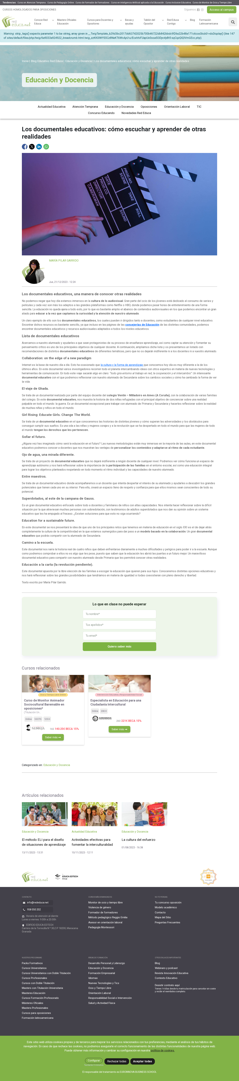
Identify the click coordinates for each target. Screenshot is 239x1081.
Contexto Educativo (166, 978)
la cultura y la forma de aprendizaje (122, 365)
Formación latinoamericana (37, 1017)
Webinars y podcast (166, 968)
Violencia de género (99, 907)
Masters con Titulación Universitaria (42, 988)
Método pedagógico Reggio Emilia (107, 917)
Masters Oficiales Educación (66, 22)
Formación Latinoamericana (208, 22)
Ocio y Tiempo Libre (99, 988)
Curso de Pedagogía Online (60, 2)
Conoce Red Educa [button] (41, 22)
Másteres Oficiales (32, 1003)
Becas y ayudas (129, 22)
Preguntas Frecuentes (167, 922)
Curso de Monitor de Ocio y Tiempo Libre (212, 2)
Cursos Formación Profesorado (40, 998)
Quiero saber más (119, 646)
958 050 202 (34, 909)
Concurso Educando (101, 113)
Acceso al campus (222, 9)
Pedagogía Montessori (101, 927)
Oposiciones (149, 106)
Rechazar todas (116, 1061)
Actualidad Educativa (51, 106)
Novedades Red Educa (136, 113)
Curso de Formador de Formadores (92, 2)
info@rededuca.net (37, 902)
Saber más (51, 737)
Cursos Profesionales (34, 978)
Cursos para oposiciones (36, 1013)
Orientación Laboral (177, 106)
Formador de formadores (103, 912)
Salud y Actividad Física (101, 1003)
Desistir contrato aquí (167, 985)
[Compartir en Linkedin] (39, 146)
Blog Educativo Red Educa (47, 61)
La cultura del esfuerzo (138, 840)
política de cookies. (163, 1050)
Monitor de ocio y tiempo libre (105, 902)
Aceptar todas (142, 1061)
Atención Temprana (85, 106)
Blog (192, 20)
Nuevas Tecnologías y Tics (103, 983)
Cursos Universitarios (34, 968)
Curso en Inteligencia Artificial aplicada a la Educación (137, 2)
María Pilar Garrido (64, 260)
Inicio (25, 61)
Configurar (94, 1060)
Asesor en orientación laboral (105, 922)
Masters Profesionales (35, 1008)
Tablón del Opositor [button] (149, 22)
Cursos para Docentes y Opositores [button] (100, 22)
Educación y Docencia (78, 61)
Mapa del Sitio (163, 917)
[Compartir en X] (32, 146)
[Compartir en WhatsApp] (46, 146)
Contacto (160, 912)
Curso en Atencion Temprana (31, 2)
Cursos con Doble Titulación (38, 983)
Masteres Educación (33, 993)
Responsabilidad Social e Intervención (110, 998)
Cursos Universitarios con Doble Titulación (46, 973)
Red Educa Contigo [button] (173, 22)
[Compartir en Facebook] (25, 146)
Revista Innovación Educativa (171, 973)
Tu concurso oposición (168, 902)
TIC (199, 106)
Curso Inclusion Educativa (178, 2)
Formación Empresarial (101, 973)
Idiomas (93, 978)
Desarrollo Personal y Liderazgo (106, 963)
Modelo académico (166, 907)
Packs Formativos (32, 963)
